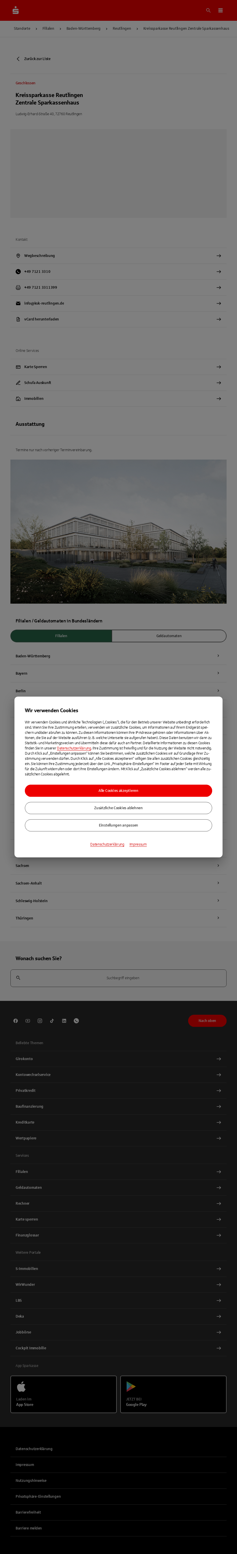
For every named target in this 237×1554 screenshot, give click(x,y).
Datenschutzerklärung (74, 748)
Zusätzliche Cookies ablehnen (118, 808)
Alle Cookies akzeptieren (118, 791)
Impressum (138, 844)
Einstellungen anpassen (118, 825)
